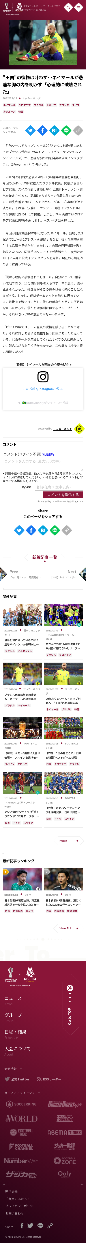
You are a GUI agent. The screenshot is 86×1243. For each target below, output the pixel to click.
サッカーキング (31, 98)
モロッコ (22, 764)
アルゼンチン (25, 650)
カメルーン (9, 111)
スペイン (10, 764)
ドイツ (16, 822)
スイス (75, 105)
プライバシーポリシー (20, 1206)
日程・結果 (15, 1034)
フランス (64, 105)
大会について (17, 1051)
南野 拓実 (72, 911)
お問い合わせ (14, 1213)
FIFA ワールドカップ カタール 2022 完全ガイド (42, 7)
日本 (48, 764)
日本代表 (18, 911)
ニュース (13, 1000)
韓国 (20, 111)
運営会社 (11, 1191)
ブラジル (38, 105)
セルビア (51, 105)
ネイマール (9, 105)
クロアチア (25, 105)
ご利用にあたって (17, 1199)
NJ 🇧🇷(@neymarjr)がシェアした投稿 (43, 403)
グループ (13, 1017)
